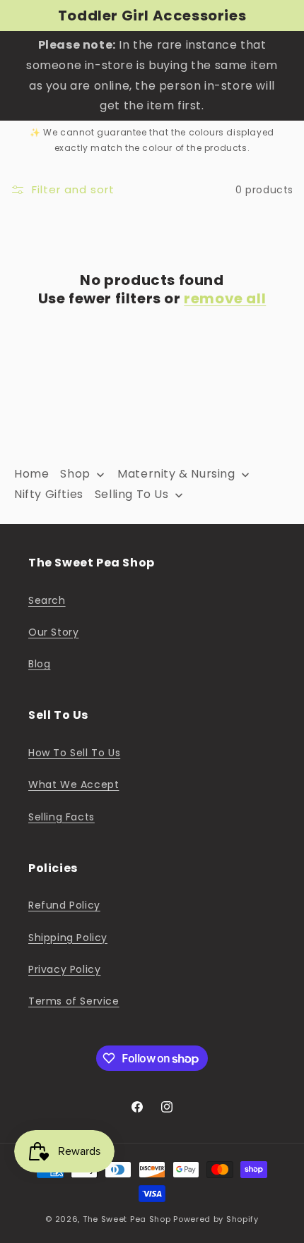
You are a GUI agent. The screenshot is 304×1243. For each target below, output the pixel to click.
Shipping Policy (67, 937)
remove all (225, 298)
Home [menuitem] (31, 474)
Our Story (53, 632)
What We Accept (73, 784)
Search (47, 600)
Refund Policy (64, 905)
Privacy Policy (64, 969)
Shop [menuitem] (75, 474)
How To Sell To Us (74, 753)
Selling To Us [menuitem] (132, 494)
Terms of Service (73, 1001)
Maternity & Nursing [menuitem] (176, 474)
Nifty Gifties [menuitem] (48, 494)
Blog (39, 664)
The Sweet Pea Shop (127, 1219)
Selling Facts (61, 817)
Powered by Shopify (216, 1219)
